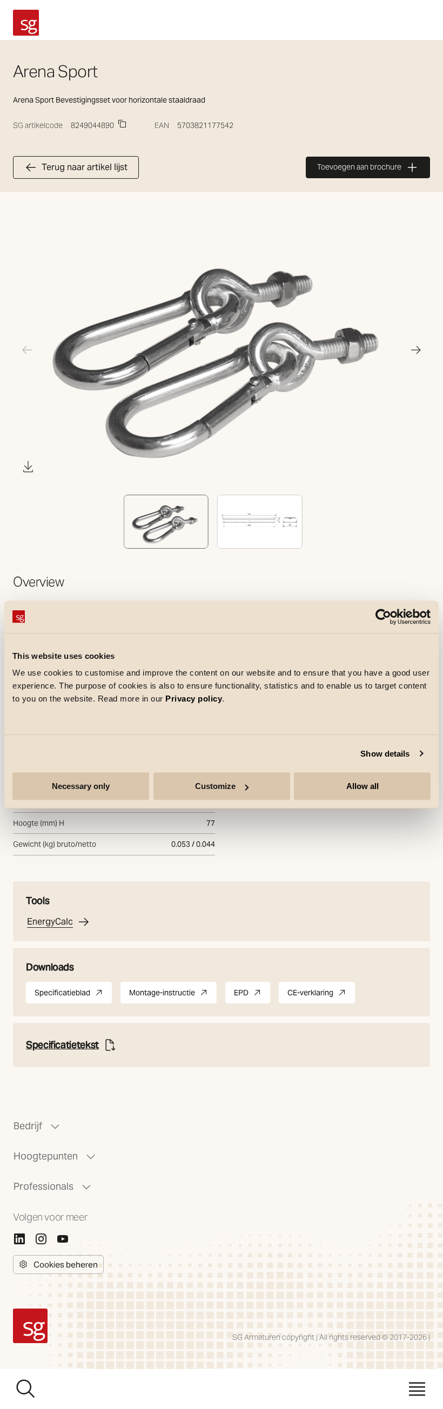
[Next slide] (416, 350)
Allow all (362, 786)
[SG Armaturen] (26, 23)
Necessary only (81, 786)
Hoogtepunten (46, 1156)
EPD (252, 995)
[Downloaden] (28, 466)
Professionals (43, 1186)
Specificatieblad (73, 995)
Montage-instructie (173, 995)
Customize (215, 786)
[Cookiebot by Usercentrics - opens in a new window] (383, 617)
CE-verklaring (321, 995)
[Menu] (417, 1389)
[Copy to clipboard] (122, 123)
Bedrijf (28, 1126)
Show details (385, 753)
